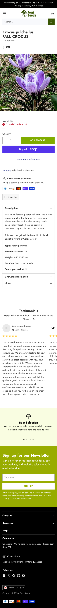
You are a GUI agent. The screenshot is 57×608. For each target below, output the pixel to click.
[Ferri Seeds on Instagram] (18, 576)
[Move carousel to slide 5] (33, 439)
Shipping (6, 170)
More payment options (28, 159)
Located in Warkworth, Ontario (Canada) (22, 561)
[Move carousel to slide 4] (30, 439)
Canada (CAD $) (15, 587)
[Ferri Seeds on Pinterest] (14, 576)
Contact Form (13, 556)
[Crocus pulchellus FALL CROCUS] (28, 82)
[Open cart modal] (52, 13)
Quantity (6, 133)
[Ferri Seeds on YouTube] (23, 576)
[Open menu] (4, 13)
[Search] (51, 22)
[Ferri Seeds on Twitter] (9, 576)
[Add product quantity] (16, 140)
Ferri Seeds (25, 593)
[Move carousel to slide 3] (28, 439)
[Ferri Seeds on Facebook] (4, 576)
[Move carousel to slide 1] (23, 439)
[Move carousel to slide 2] (26, 439)
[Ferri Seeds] (28, 13)
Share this (12, 197)
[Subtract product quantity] (5, 140)
